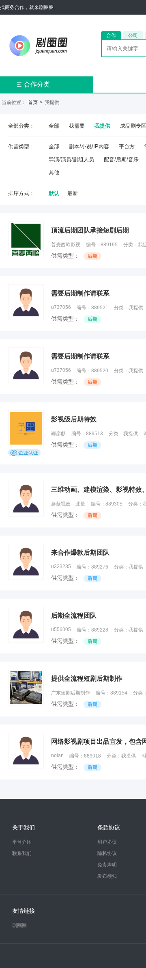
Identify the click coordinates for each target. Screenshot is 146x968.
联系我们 (22, 853)
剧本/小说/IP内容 (89, 146)
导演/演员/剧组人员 (71, 159)
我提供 (102, 126)
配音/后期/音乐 (121, 159)
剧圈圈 (19, 925)
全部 (54, 126)
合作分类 (33, 84)
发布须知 (107, 876)
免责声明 (107, 865)
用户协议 (107, 842)
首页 (33, 102)
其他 (54, 172)
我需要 (77, 126)
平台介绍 (22, 842)
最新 (72, 193)
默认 (54, 193)
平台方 (127, 146)
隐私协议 (107, 853)
